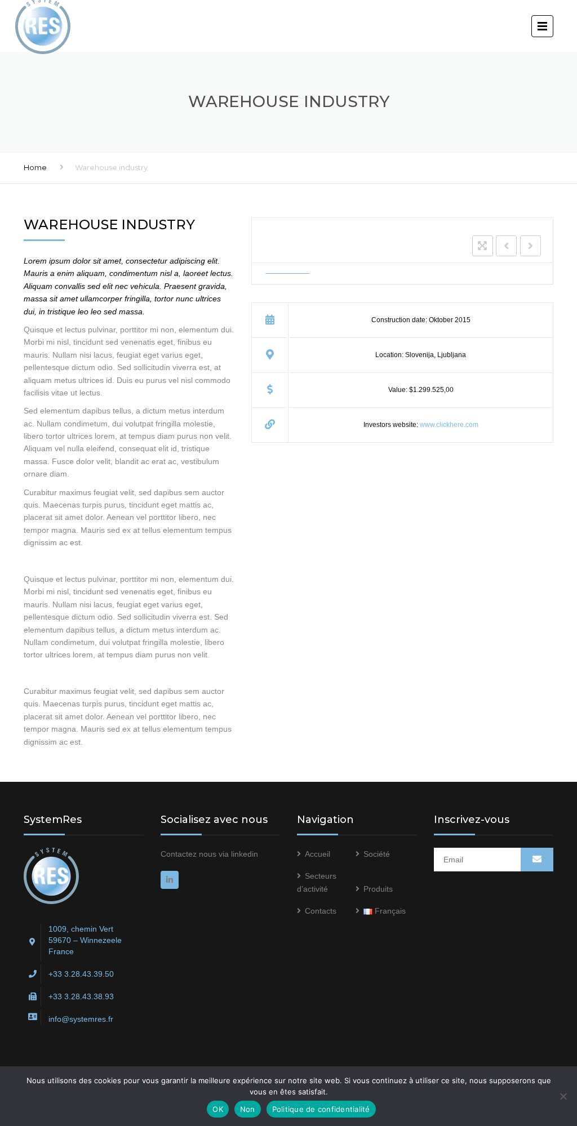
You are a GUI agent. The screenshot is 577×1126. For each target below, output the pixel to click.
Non (247, 1109)
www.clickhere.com (449, 425)
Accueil (317, 853)
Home (35, 167)
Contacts (320, 910)
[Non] (563, 1096)
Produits (378, 888)
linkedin (244, 853)
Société (376, 853)
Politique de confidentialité (321, 1109)
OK (217, 1109)
